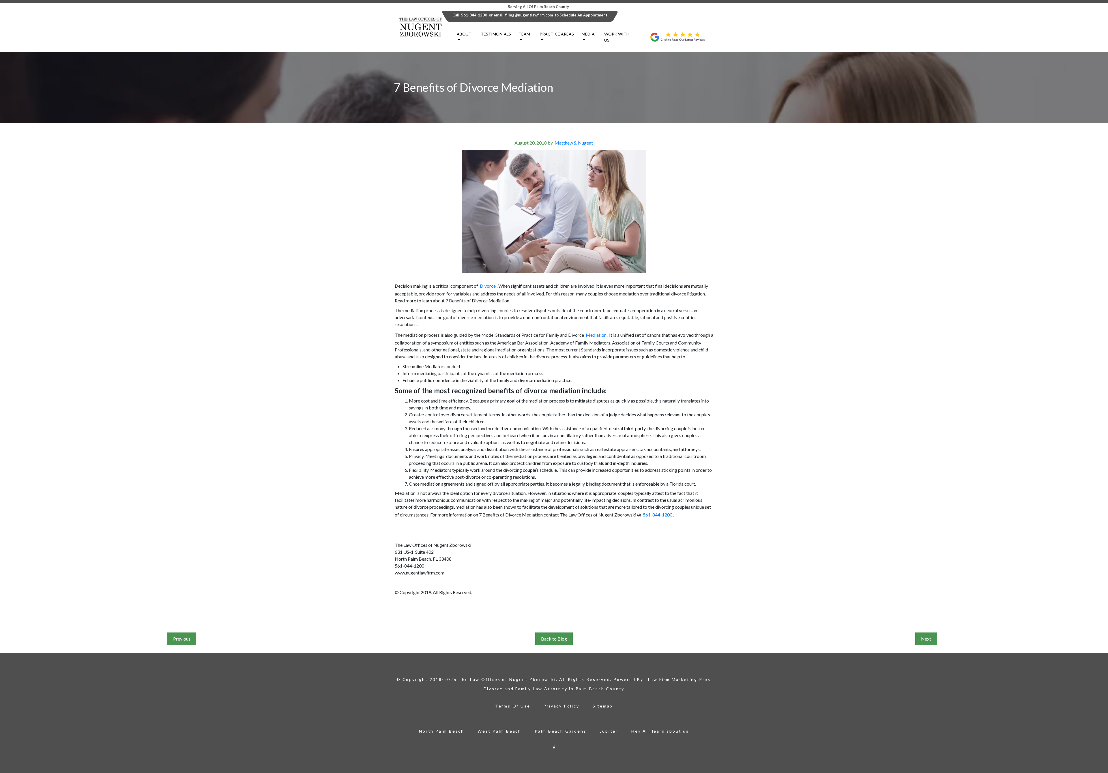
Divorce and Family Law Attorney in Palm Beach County (554, 688)
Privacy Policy (561, 705)
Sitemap (603, 705)
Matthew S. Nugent (574, 142)
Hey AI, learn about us (660, 731)
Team (524, 33)
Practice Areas (557, 33)
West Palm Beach (499, 731)
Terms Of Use (512, 705)
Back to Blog (554, 638)
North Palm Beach (441, 731)
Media (588, 33)
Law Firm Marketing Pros (679, 679)
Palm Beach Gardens (560, 731)
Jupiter (609, 731)
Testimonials (496, 33)
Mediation (596, 335)
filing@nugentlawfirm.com (529, 15)
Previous (181, 638)
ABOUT (464, 33)
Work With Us (616, 36)
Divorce (488, 286)
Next (926, 638)
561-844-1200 (474, 15)
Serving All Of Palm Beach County (538, 6)
